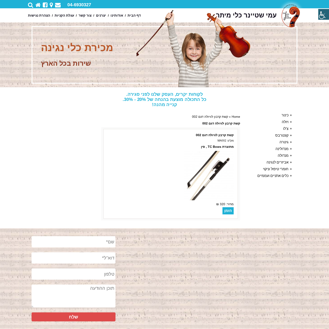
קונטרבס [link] (281, 135)
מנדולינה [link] (282, 149)
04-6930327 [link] (79, 4)
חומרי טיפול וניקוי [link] (275, 169)
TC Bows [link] (214, 146)
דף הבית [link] (134, 15)
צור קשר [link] (85, 15)
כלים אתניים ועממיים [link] (272, 176)
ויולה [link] (285, 122)
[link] (323, 14)
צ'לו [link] (285, 129)
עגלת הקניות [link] (64, 15)
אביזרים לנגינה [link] (277, 162)
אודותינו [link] (117, 15)
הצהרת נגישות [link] (39, 15)
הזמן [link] (228, 211)
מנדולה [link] (283, 155)
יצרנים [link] (101, 15)
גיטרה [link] (284, 142)
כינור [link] (285, 115)
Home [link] (236, 116)
